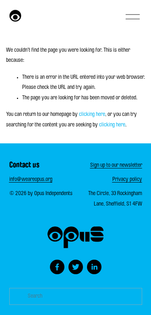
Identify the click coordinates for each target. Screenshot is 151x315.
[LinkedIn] (94, 267)
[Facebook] (57, 267)
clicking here (92, 115)
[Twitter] (75, 267)
